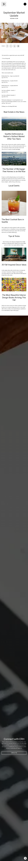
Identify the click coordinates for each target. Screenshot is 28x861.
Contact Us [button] (14, 752)
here (19, 181)
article (11, 275)
